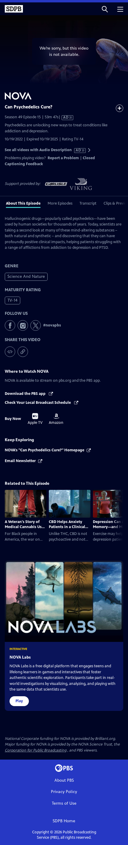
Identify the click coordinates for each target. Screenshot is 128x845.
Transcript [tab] (87, 203)
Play (19, 701)
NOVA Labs (20, 657)
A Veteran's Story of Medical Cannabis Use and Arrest (24, 526)
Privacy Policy (64, 791)
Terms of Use (64, 803)
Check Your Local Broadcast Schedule (38, 402)
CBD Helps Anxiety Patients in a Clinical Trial (67, 526)
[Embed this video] (10, 351)
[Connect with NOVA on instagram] (23, 325)
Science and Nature (26, 276)
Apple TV (35, 419)
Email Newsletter (20, 460)
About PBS (64, 780)
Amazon (56, 419)
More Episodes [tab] (60, 203)
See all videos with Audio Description (43, 150)
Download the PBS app (25, 393)
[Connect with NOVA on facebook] (10, 325)
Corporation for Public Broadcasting (35, 750)
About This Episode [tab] (23, 203)
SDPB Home (64, 820)
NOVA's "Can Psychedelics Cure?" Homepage (44, 450)
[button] (105, 8)
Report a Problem (63, 158)
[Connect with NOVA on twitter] (35, 325)
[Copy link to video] (23, 351)
